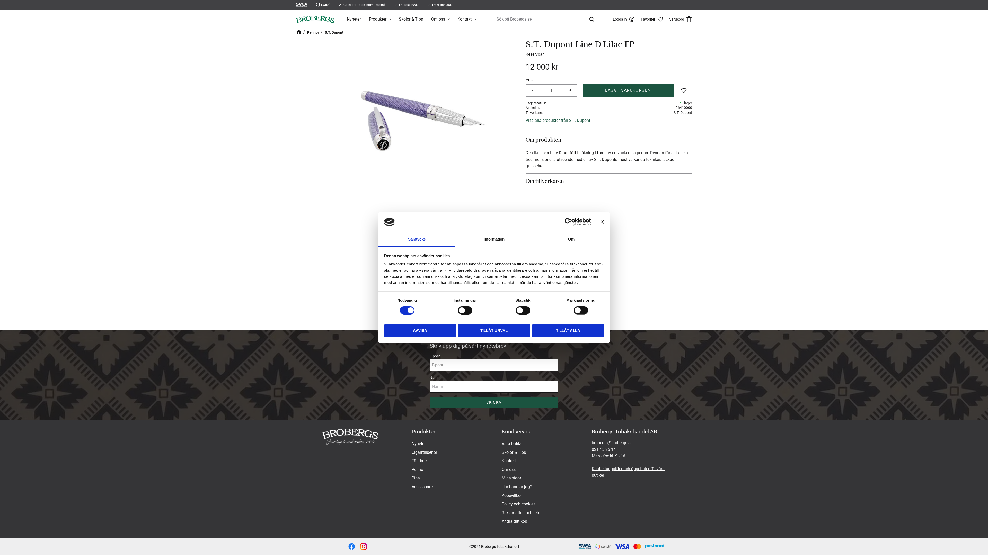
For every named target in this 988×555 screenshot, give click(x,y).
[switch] (465, 310)
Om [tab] (571, 239)
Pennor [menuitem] (418, 469)
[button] (654, 19)
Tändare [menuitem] (419, 460)
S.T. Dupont (683, 112)
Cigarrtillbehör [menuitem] (424, 452)
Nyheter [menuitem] (354, 19)
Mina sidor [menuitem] (511, 478)
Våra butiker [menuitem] (513, 443)
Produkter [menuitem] (377, 19)
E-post (435, 356)
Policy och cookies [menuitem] (518, 504)
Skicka (493, 402)
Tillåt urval (494, 330)
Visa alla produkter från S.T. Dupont (558, 120)
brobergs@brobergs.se (612, 442)
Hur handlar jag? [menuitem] (517, 486)
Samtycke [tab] (417, 239)
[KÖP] (628, 90)
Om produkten (544, 139)
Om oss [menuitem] (438, 19)
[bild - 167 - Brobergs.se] (352, 546)
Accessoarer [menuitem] (423, 486)
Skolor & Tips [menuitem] (411, 19)
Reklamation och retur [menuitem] (522, 512)
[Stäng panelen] (602, 222)
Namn (434, 378)
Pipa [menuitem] (416, 478)
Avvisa (420, 330)
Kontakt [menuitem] (464, 19)
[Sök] (592, 19)
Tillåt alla (568, 330)
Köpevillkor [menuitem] (512, 495)
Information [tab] (494, 239)
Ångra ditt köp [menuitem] (514, 521)
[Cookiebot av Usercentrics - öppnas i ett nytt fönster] (568, 222)
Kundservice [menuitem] (516, 432)
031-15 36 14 (604, 449)
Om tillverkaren (545, 180)
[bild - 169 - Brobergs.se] (363, 546)
